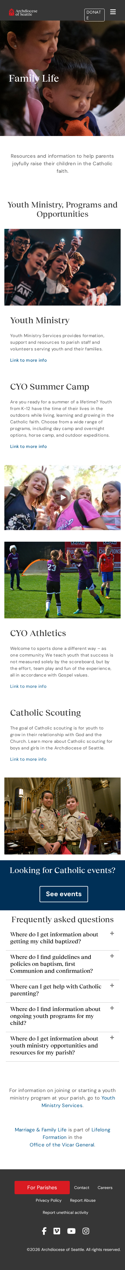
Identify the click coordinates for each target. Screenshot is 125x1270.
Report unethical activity (65, 1212)
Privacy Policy (49, 1200)
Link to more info (28, 360)
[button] (62, 497)
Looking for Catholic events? (62, 870)
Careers (105, 1187)
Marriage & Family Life (41, 1129)
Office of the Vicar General (62, 1145)
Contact (81, 1187)
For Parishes (42, 1187)
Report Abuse (83, 1200)
